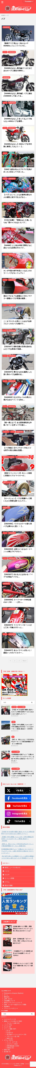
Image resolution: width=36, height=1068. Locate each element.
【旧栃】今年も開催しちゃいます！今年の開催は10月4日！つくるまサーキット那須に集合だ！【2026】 (22, 727)
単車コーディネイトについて (13, 1002)
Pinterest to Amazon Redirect (13, 993)
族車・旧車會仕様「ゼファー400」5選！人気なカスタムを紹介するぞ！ (22, 941)
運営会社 (7, 997)
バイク (7, 871)
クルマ (7, 875)
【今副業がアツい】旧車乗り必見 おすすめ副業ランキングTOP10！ (23, 953)
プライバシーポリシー (11, 1008)
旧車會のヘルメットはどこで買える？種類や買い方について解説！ (23, 966)
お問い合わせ (8, 999)
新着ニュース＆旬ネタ (12, 867)
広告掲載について (9, 1001)
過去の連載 (9, 885)
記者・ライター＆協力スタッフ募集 (15, 1004)
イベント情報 (9, 878)
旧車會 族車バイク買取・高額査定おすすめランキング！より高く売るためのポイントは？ (23, 928)
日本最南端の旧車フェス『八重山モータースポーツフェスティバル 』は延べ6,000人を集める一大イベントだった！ (17, 851)
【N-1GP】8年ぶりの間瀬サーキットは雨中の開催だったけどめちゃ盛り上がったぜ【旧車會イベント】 (22, 773)
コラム (7, 882)
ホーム (6, 995)
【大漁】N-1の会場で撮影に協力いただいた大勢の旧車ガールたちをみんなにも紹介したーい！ (22, 712)
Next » (25, 661)
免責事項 (7, 1006)
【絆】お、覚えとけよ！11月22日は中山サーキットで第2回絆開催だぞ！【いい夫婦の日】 (23, 742)
